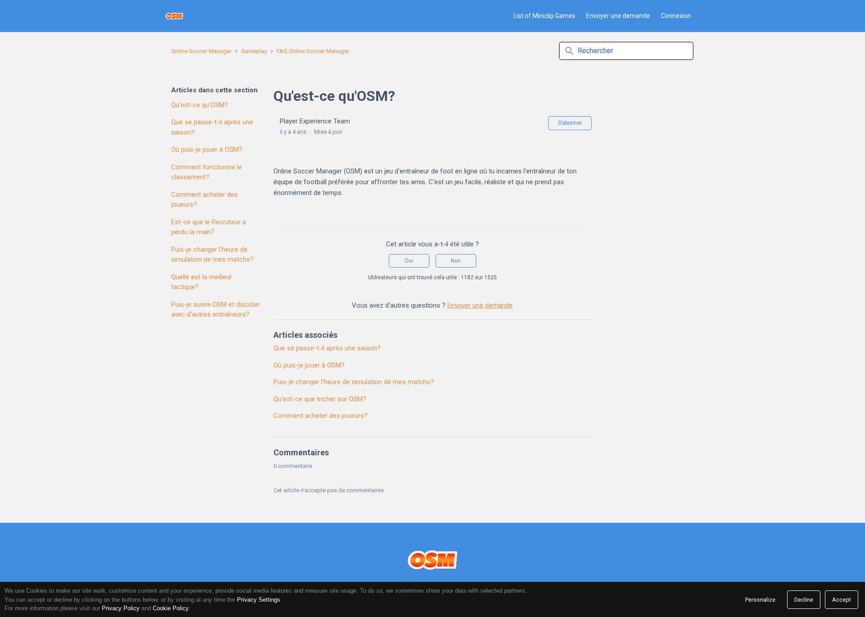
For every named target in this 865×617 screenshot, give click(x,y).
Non (456, 261)
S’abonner (570, 123)
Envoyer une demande (618, 15)
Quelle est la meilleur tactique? (201, 282)
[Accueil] (174, 16)
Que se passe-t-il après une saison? (212, 127)
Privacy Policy (121, 608)
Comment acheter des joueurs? (204, 200)
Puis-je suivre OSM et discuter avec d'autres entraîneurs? (215, 309)
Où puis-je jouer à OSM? (206, 149)
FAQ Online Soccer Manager (313, 51)
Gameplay (254, 51)
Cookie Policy (170, 608)
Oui (409, 261)
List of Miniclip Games (544, 15)
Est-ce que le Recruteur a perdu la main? (208, 227)
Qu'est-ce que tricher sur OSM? (319, 399)
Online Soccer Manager (201, 51)
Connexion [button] (676, 15)
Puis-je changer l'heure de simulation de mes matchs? (212, 254)
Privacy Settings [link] (258, 599)
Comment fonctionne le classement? (206, 172)
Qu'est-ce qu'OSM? (199, 105)
